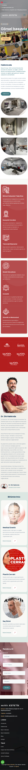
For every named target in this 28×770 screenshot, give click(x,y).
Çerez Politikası (5, 756)
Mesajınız (5, 678)
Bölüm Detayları (7, 541)
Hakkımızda (6, 94)
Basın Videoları (5, 730)
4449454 (4, 5)
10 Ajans (16, 766)
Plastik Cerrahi (9, 574)
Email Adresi (6, 669)
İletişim (3, 739)
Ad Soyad (5, 652)
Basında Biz (6, 39)
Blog (2, 736)
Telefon (5, 661)
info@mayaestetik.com (8, 7)
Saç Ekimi (7, 621)
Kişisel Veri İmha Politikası (7, 750)
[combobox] (5, 665)
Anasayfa (3, 723)
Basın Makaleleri (5, 733)
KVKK (2, 746)
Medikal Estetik (9, 527)
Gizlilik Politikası (5, 753)
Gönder (7, 687)
